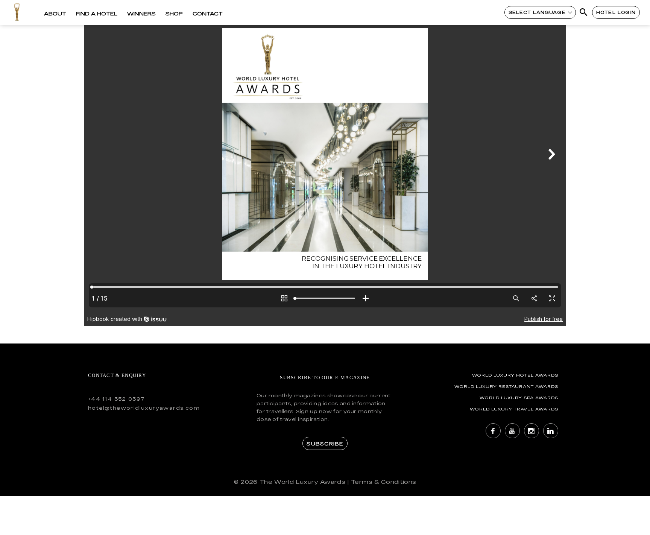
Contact (208, 14)
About (55, 14)
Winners (141, 14)
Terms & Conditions (383, 482)
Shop (174, 14)
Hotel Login (616, 12)
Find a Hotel (96, 14)
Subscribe (325, 443)
